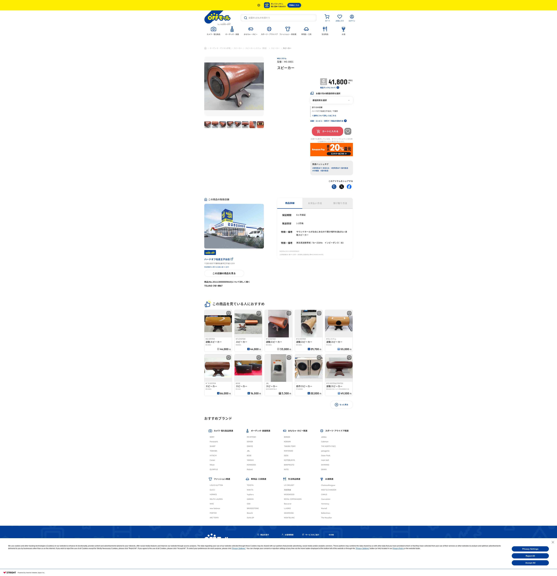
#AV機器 (315, 170)
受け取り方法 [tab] (340, 203)
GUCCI (212, 490)
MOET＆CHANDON (328, 490)
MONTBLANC (289, 517)
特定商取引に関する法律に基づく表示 (216, 267)
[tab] (213, 31)
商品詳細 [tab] (289, 203)
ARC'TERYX (214, 517)
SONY (212, 437)
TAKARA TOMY (289, 446)
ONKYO (250, 446)
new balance (215, 508)
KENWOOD (251, 465)
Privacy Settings (530, 549)
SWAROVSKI (289, 513)
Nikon (212, 465)
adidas (324, 437)
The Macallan (326, 517)
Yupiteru (250, 494)
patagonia (325, 451)
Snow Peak (325, 455)
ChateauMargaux (328, 485)
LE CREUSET (289, 485)
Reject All (530, 556)
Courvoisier (325, 499)
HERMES (213, 494)
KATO (286, 469)
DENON (250, 441)
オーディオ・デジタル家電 (220, 48)
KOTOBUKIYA (289, 460)
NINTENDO (288, 451)
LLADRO (287, 508)
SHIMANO (325, 465)
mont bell (325, 460)
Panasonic (214, 441)
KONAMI (287, 441)
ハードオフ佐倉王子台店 (217, 259)
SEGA (286, 455)
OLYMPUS (214, 469)
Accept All (530, 563)
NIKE (212, 504)
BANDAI (287, 437)
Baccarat (287, 504)
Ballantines (325, 513)
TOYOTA (250, 485)
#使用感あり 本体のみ (320, 168)
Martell (324, 508)
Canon (212, 460)
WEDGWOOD (289, 494)
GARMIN (250, 499)
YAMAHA (250, 460)
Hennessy (325, 504)
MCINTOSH (251, 437)
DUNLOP (250, 517)
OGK (249, 504)
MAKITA (250, 490)
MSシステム (281, 58)
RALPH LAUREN (216, 499)
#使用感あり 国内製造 (339, 168)
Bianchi (250, 513)
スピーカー (238, 48)
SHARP (212, 446)
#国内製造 (324, 170)
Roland (250, 469)
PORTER (213, 513)
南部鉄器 (287, 490)
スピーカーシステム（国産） (256, 48)
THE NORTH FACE (328, 446)
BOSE (249, 455)
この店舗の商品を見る (224, 273)
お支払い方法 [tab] (315, 203)
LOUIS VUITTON (216, 485)
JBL (248, 451)
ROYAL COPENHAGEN (293, 499)
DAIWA (324, 469)
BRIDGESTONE (253, 508)
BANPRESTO (289, 465)
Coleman (324, 441)
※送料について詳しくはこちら (324, 115)
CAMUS (324, 494)
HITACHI (213, 455)
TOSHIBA (213, 451)
